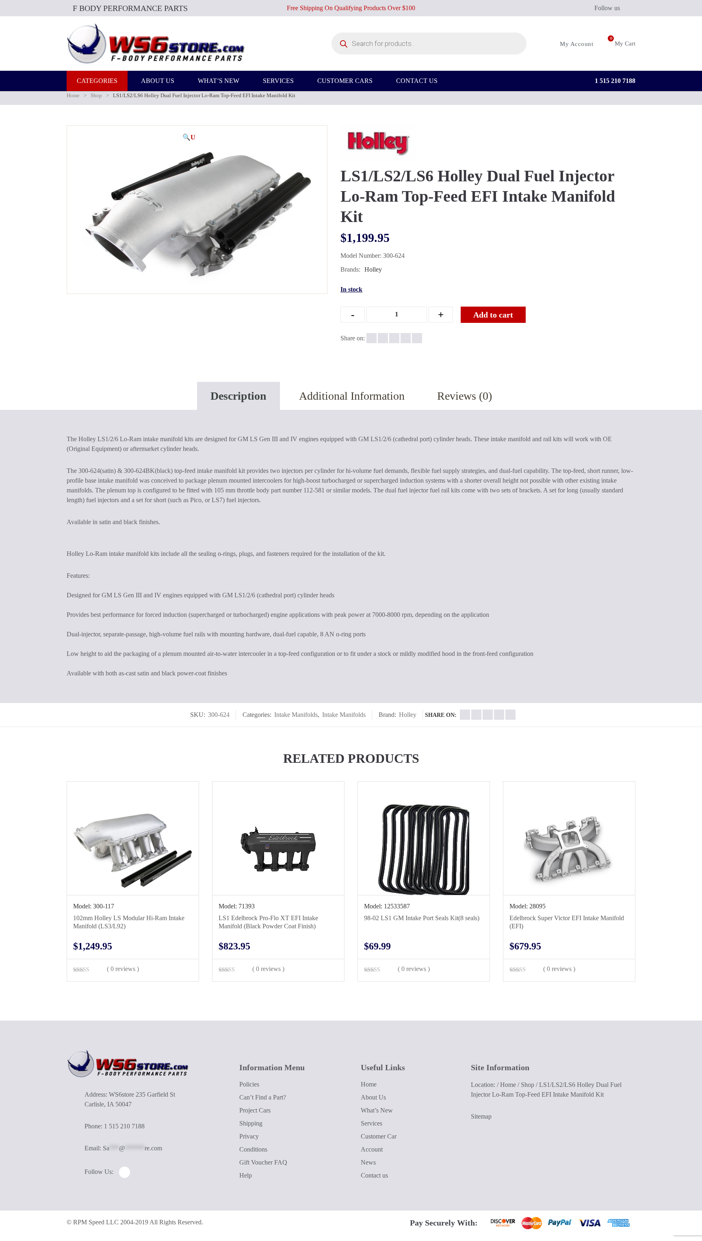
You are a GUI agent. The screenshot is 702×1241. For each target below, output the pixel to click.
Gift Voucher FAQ (263, 1162)
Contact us (374, 1175)
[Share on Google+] (394, 338)
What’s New (377, 1110)
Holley (373, 269)
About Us (373, 1097)
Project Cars (255, 1110)
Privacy (249, 1136)
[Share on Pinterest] (417, 338)
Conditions (253, 1149)
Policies (249, 1084)
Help (245, 1175)
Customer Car (378, 1136)
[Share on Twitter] (383, 338)
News (368, 1162)
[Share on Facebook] (371, 338)
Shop (96, 95)
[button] (189, 137)
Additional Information (352, 396)
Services (371, 1123)
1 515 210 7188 (614, 80)
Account (372, 1149)
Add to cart (493, 314)
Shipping (250, 1123)
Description (238, 396)
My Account (575, 44)
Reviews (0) (464, 396)
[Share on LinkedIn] (406, 338)
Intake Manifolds (296, 714)
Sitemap (481, 1116)
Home (73, 95)
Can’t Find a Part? (262, 1097)
